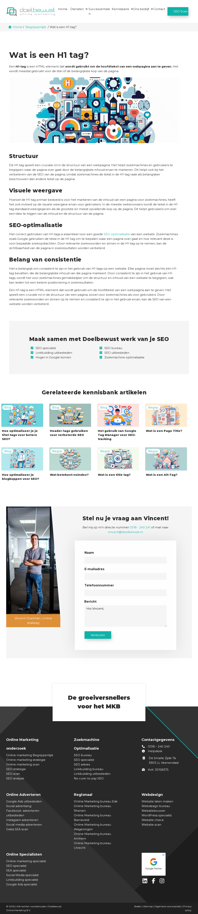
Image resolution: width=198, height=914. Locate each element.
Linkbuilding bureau (88, 769)
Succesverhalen (99, 11)
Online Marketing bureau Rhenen (92, 808)
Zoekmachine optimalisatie (124, 357)
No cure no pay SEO (89, 778)
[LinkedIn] (146, 882)
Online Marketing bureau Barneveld (92, 817)
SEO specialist (46, 348)
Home (62, 9)
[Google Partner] (166, 863)
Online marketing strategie (25, 760)
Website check (153, 820)
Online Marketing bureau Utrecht (92, 845)
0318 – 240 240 (158, 746)
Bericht (90, 601)
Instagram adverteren (22, 820)
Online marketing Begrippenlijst (29, 755)
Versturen (98, 635)
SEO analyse (15, 778)
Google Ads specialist (21, 884)
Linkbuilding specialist (22, 880)
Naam (89, 552)
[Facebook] (154, 882)
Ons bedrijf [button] (141, 9)
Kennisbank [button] (120, 9)
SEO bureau (113, 348)
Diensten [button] (77, 9)
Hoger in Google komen (53, 357)
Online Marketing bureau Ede (96, 801)
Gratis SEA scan (17, 829)
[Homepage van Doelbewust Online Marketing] (30, 11)
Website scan (151, 824)
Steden (138, 906)
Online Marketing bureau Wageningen (92, 827)
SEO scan (13, 774)
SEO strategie (16, 769)
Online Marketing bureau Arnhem (92, 836)
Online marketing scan (22, 764)
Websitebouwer (153, 810)
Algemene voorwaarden (167, 906)
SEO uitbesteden (116, 352)
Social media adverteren (24, 824)
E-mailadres (94, 569)
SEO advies (82, 764)
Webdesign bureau (156, 806)
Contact (159, 9)
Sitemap (148, 906)
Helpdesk (154, 751)
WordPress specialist (157, 815)
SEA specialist (16, 870)
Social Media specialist (22, 875)
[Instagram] (162, 882)
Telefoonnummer (99, 585)
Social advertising (18, 806)
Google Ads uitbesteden (24, 801)
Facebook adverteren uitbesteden (22, 813)
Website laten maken (157, 801)
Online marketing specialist (26, 861)
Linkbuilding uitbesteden (54, 352)
